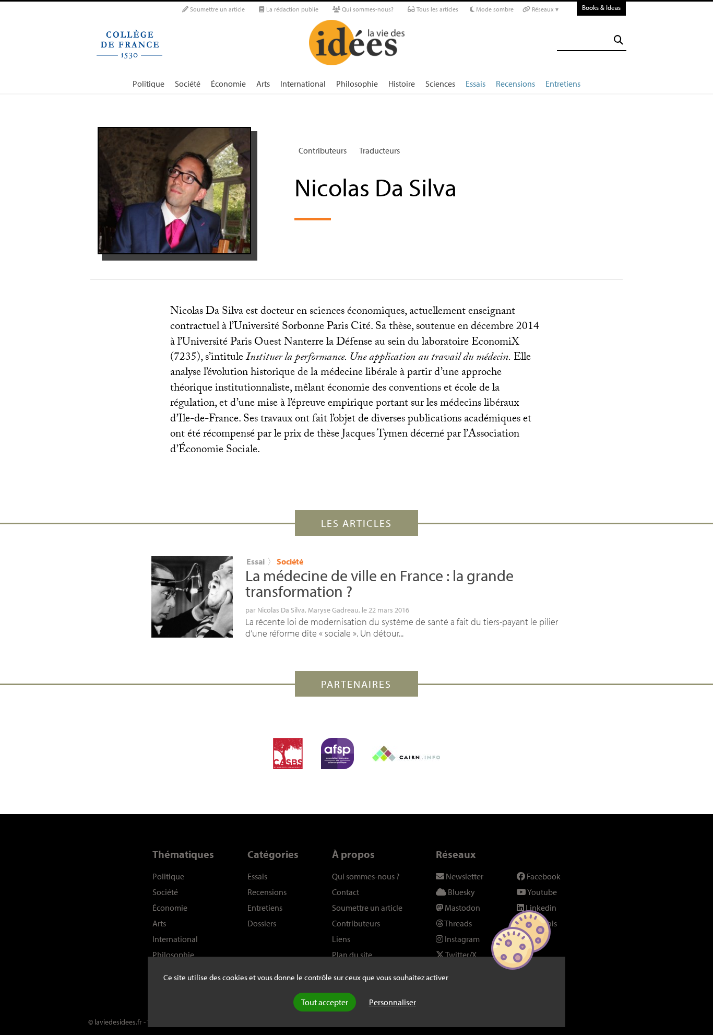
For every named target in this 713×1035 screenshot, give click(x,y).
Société (187, 83)
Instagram (461, 939)
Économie (228, 83)
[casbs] (288, 753)
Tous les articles (436, 9)
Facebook (543, 876)
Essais (475, 83)
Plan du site (352, 954)
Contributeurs (323, 150)
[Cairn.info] (406, 753)
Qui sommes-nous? (367, 9)
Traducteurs (379, 150)
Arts (263, 83)
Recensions (515, 83)
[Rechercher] (618, 39)
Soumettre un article (216, 9)
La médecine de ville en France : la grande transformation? (379, 583)
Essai (255, 561)
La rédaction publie (291, 9)
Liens (341, 939)
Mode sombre (494, 9)
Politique (148, 83)
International (303, 83)
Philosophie (357, 83)
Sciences (440, 83)
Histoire (401, 83)
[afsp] (337, 753)
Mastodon (461, 907)
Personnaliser (392, 1002)
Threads (457, 923)
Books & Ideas (601, 7)
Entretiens (562, 83)
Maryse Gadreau (333, 610)
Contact (345, 892)
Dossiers (261, 923)
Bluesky (460, 892)
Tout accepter (324, 1002)
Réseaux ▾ (544, 9)
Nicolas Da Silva (281, 610)
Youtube (541, 892)
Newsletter (463, 876)
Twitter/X (460, 954)
